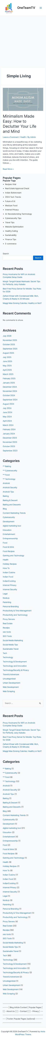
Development (8, 521)
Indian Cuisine (9, 572)
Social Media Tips (10, 645)
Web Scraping (9, 691)
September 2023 (10, 451)
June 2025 (7, 361)
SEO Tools (7, 636)
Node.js (6, 598)
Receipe (6, 628)
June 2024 (7, 412)
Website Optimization (14, 227)
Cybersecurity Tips (13, 218)
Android (6, 483)
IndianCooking (9, 581)
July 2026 (7, 336)
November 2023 (10, 442)
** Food (6, 475)
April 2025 (7, 370)
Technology (8, 657)
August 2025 (8, 353)
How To (6, 568)
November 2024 (10, 391)
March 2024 (8, 425)
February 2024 (9, 429)
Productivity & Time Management (17, 611)
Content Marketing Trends (14, 513)
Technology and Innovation (15, 666)
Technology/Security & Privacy (16, 670)
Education (7, 530)
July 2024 (7, 408)
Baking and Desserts (12, 504)
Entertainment (9, 534)
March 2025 (8, 374)
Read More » (8, 169)
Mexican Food (11, 205)
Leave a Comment (11, 137)
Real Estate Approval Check (17, 188)
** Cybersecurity (10, 470)
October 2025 (9, 344)
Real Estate (7, 623)
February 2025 (9, 378)
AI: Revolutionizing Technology (18, 214)
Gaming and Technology (13, 555)
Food (5, 543)
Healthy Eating (11, 231)
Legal (5, 594)
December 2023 (10, 438)
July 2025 (7, 357)
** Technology (9, 479)
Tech (5, 653)
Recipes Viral (10, 184)
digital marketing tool (12, 526)
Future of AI (10, 201)
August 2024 (8, 404)
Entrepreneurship (10, 538)
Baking (6, 496)
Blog (5, 509)
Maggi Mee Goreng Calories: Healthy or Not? (22, 303)
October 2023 (9, 446)
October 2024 (9, 395)
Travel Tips (9, 222)
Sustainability (10, 235)
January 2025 (9, 383)
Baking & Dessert (10, 500)
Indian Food (8, 577)
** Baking (7, 466)
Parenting (7, 602)
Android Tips (8, 492)
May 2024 (7, 416)
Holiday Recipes (10, 564)
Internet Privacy (12, 210)
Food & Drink (8, 547)
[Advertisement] (23, 40)
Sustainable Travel (10, 649)
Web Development (11, 687)
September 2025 (10, 349)
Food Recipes (9, 551)
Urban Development (11, 683)
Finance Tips (10, 239)
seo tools (7, 632)
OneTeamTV (26, 8)
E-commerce (10, 244)
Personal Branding (11, 606)
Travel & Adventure (11, 674)
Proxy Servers (9, 619)
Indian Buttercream (13, 193)
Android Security (10, 487)
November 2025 (10, 340)
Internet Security (10, 589)
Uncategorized (9, 679)
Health (23, 137)
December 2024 (10, 387)
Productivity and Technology (15, 615)
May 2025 (7, 366)
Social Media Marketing (13, 640)
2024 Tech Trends (13, 197)
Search (6, 253)
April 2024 (7, 421)
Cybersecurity (9, 517)
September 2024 (10, 400)
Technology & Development (15, 661)
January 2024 (9, 434)
